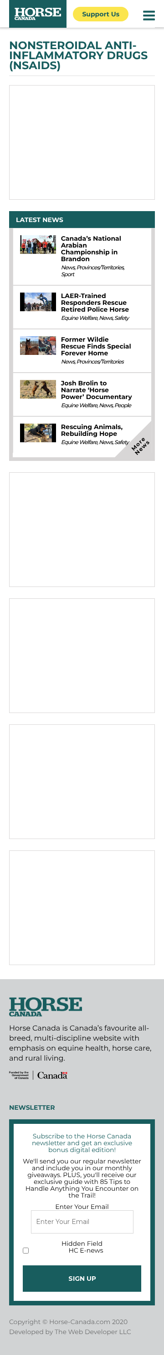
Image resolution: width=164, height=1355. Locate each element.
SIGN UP (82, 1278)
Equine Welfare (79, 318)
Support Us (100, 14)
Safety (121, 318)
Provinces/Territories (99, 267)
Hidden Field (82, 1243)
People (122, 405)
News (68, 267)
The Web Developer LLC (93, 1332)
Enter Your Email (82, 1207)
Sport (67, 274)
